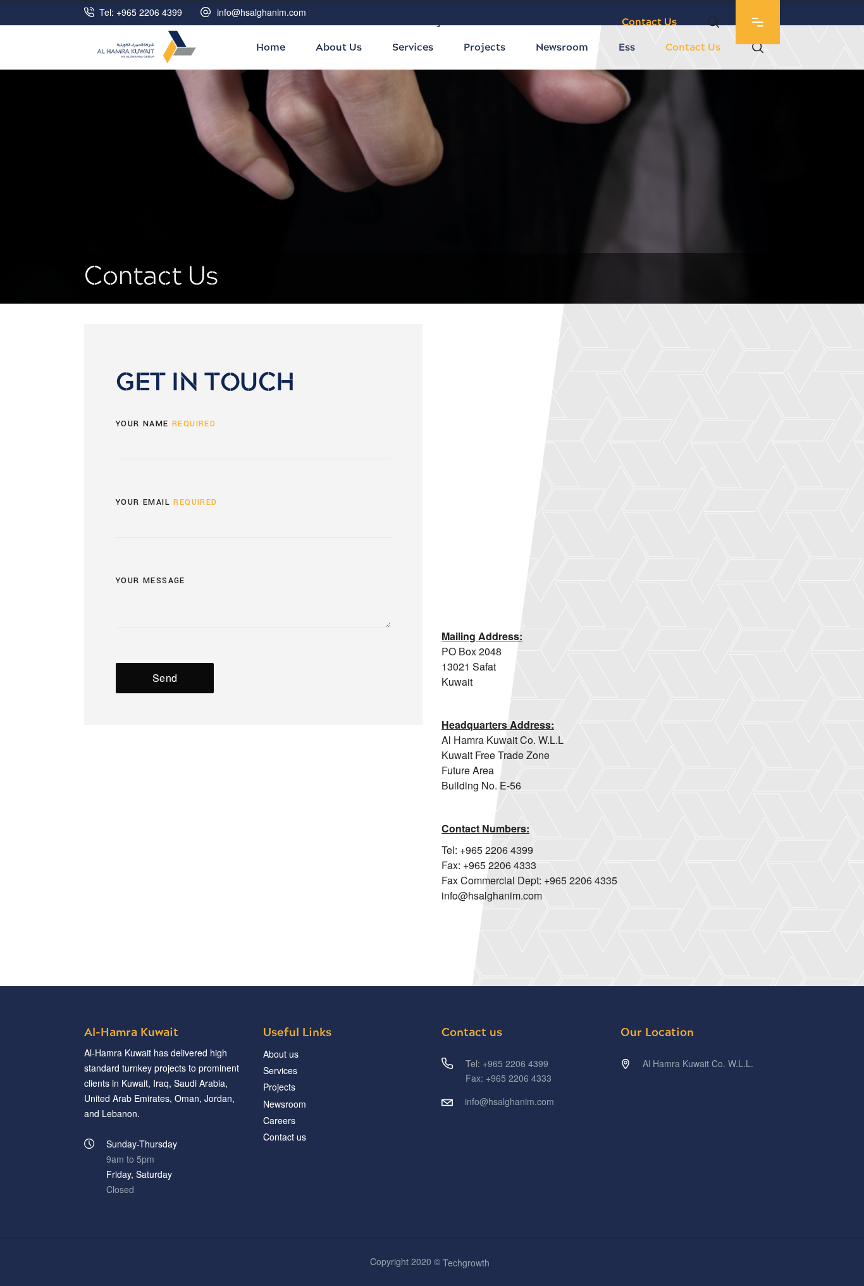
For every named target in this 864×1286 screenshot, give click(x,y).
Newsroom (284, 1103)
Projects (279, 1087)
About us (281, 1054)
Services (280, 1070)
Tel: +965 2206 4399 (140, 12)
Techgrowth (466, 1262)
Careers (279, 1120)
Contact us (284, 1137)
